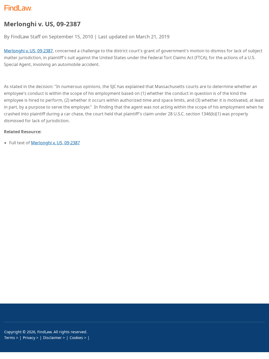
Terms (9, 337)
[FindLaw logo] (20, 8)
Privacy (29, 337)
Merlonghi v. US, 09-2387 (28, 51)
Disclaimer (52, 337)
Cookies (76, 337)
